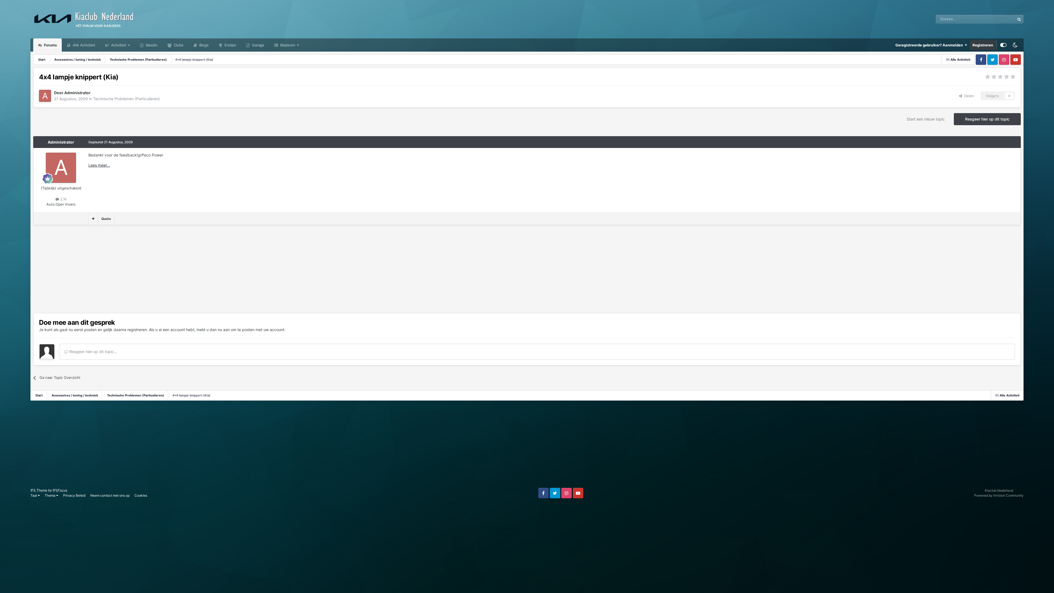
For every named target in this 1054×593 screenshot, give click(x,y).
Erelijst (229, 45)
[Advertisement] (133, 269)
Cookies (140, 495)
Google (1001, 19)
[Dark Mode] (1015, 45)
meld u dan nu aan (213, 329)
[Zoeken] (1019, 19)
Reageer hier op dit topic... (92, 351)
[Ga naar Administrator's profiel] (45, 96)
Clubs (178, 45)
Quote (106, 219)
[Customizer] (1003, 45)
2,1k (63, 199)
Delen (968, 96)
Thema (50, 495)
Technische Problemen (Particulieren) (126, 98)
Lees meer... (99, 165)
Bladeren (287, 45)
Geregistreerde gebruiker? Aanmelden (930, 45)
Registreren (982, 45)
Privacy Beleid (74, 495)
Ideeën (151, 45)
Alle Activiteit (83, 45)
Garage (257, 45)
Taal (34, 495)
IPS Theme (38, 490)
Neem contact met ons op (110, 495)
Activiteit (118, 45)
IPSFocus (60, 490)
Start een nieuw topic (926, 119)
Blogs (203, 45)
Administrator (61, 142)
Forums (50, 45)
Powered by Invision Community (999, 495)
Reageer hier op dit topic (987, 119)
